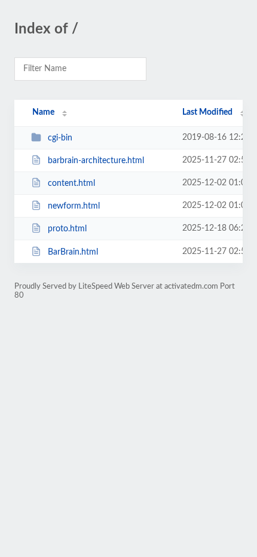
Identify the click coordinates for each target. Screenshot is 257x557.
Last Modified (207, 112)
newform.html (74, 206)
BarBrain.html (73, 252)
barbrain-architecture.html (96, 161)
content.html (71, 183)
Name (43, 112)
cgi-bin (60, 138)
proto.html (67, 229)
